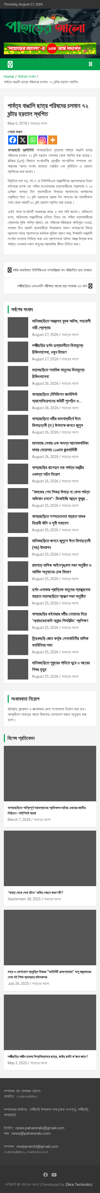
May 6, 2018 (17, 123)
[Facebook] (12, 139)
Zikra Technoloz (79, 1184)
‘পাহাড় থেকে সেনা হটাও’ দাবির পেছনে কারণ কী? (35, 893)
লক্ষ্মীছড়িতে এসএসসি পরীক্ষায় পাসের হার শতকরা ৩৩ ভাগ (52, 286)
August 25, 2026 (45, 505)
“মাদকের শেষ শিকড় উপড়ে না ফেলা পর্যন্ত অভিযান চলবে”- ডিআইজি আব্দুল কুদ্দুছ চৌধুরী (61, 498)
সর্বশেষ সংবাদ (22, 309)
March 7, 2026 (19, 820)
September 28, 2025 (24, 899)
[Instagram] (42, 139)
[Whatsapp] (32, 139)
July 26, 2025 (18, 983)
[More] (52, 139)
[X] (22, 139)
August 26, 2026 (45, 383)
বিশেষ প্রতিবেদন (21, 738)
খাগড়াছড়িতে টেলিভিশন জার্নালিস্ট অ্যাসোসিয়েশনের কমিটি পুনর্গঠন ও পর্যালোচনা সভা (55, 401)
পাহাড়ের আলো (38, 123)
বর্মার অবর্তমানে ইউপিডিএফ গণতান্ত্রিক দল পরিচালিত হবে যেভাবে (52, 270)
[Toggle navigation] (10, 64)
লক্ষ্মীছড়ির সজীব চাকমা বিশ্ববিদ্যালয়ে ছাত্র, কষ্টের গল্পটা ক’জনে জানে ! (48, 1056)
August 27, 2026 (45, 335)
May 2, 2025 (17, 1063)
